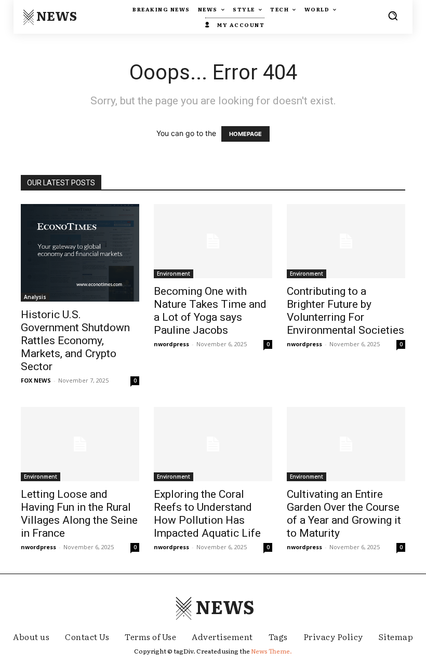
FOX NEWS (36, 380)
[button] (392, 15)
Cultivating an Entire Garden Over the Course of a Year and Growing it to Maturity (344, 513)
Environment (173, 273)
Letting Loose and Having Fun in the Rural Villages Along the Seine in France (79, 513)
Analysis (35, 297)
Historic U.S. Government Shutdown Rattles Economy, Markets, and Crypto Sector (75, 340)
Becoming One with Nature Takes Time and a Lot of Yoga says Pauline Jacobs (210, 310)
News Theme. (271, 651)
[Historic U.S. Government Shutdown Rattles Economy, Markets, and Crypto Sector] (80, 253)
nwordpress (171, 344)
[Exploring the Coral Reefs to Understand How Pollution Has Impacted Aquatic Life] (213, 444)
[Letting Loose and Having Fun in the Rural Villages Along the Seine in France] (80, 444)
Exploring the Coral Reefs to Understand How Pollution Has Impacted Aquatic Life (207, 513)
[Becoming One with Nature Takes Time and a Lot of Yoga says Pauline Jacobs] (213, 241)
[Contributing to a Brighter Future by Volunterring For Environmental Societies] (346, 241)
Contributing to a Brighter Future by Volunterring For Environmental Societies (345, 310)
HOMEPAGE (245, 134)
